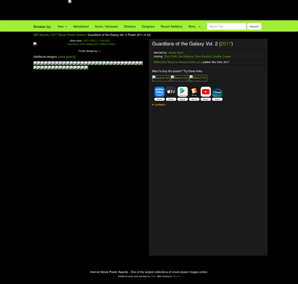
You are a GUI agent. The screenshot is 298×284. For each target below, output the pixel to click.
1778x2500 (103, 40)
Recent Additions (171, 26)
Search (254, 26)
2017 (226, 43)
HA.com (196, 62)
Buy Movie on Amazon (175, 62)
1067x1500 (89, 40)
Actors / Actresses (106, 26)
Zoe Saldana (185, 56)
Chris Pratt (170, 56)
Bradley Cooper (222, 56)
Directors (130, 26)
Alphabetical (81, 26)
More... (193, 26)
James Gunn (175, 52)
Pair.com (176, 276)
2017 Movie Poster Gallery (68, 35)
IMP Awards (41, 35)
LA (99, 51)
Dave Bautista (203, 56)
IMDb (157, 62)
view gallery (66, 57)
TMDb (153, 276)
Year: (61, 26)
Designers (148, 26)
